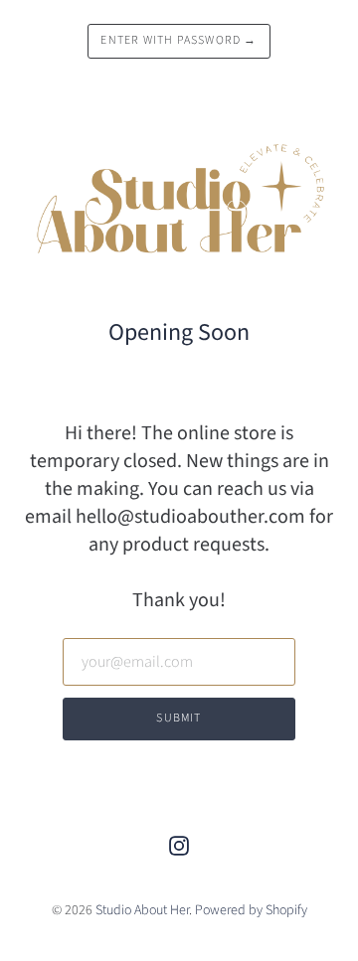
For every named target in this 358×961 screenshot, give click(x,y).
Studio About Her (142, 910)
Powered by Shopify (251, 910)
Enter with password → (178, 40)
